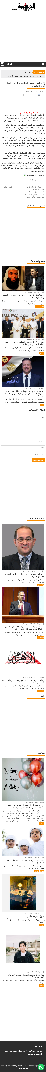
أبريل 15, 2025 (38, 571)
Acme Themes (23, 1068)
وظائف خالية (41, 585)
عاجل (36, 180)
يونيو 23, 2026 (38, 802)
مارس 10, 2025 (38, 624)
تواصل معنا (38, 1046)
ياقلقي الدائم (8, 187)
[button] (41, 1067)
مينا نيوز (39, 1051)
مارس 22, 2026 (38, 857)
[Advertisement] (23, 37)
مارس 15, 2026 (38, 913)
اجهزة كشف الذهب (29, 1051)
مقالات (37, 306)
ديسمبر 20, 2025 (38, 388)
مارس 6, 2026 (38, 972)
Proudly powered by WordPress (13, 1065)
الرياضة (41, 180)
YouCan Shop (17, 1051)
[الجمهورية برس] (43, 64)
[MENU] (2, 64)
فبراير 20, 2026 (38, 292)
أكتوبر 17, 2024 (38, 677)
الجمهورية (28, 292)
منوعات (42, 823)
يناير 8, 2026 (39, 339)
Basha (28, 91)
